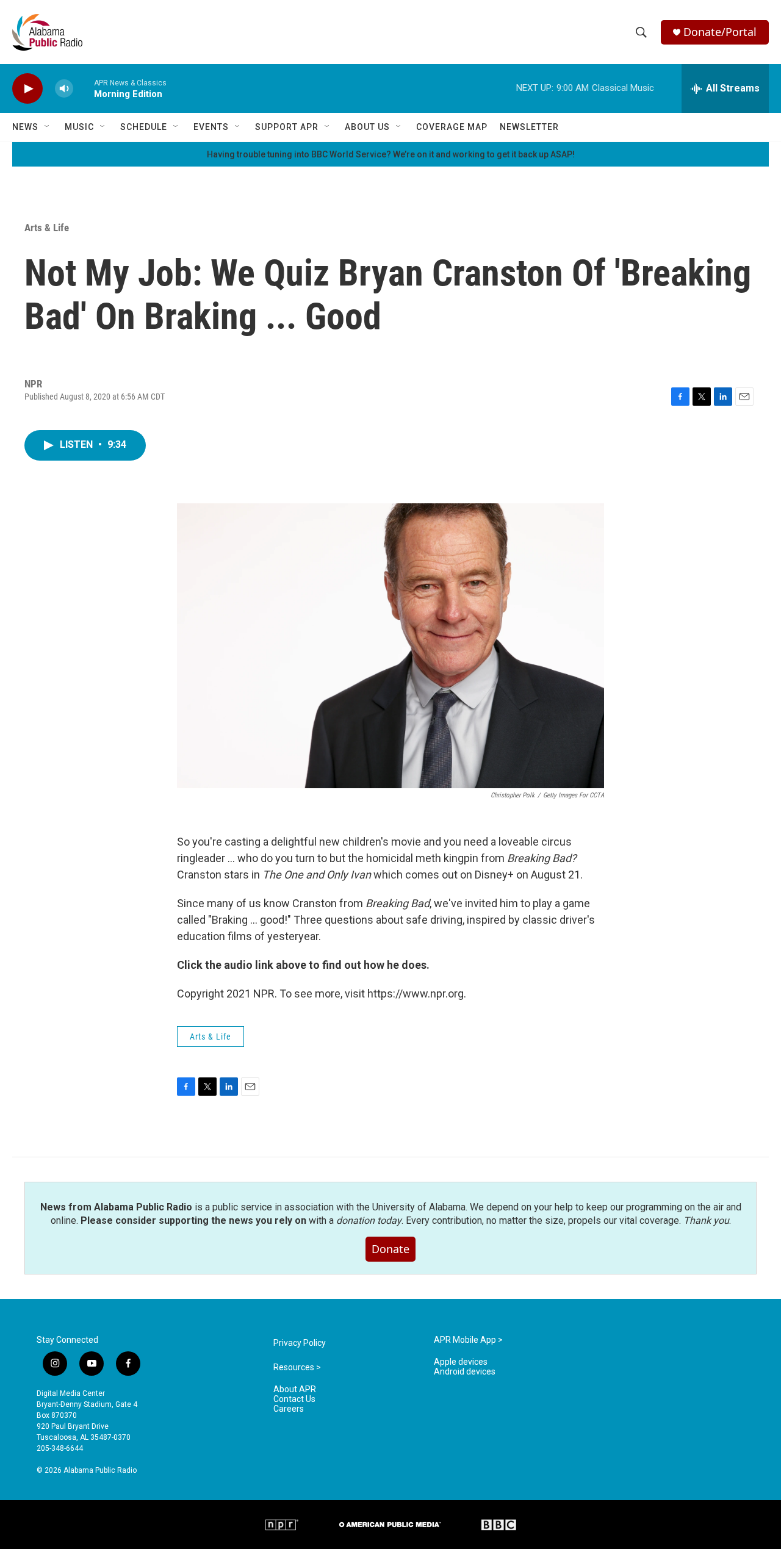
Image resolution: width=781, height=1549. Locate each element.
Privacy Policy (299, 1343)
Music (79, 127)
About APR (294, 1389)
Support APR (287, 127)
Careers (288, 1409)
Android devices (464, 1371)
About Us (367, 127)
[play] (27, 89)
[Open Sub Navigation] (47, 127)
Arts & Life (46, 227)
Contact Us (294, 1399)
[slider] (83, 88)
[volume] (64, 88)
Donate (390, 1249)
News (25, 127)
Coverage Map (452, 127)
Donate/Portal (720, 32)
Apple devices (461, 1362)
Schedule (143, 127)
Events (211, 127)
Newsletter (529, 127)
